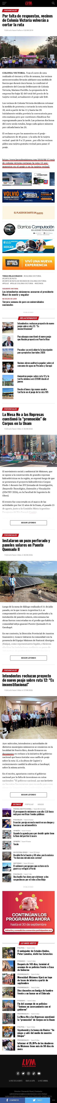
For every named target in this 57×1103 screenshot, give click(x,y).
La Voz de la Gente (15, 1080)
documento (8, 753)
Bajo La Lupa (30, 1080)
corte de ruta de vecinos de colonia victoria (24, 281)
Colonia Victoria (33, 276)
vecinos (39, 284)
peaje (6, 284)
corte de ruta (10, 279)
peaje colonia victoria (22, 284)
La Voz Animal (43, 1080)
